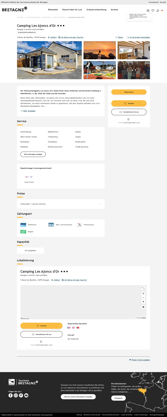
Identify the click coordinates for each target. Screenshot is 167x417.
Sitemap (79, 415)
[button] (158, 11)
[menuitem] (14, 10)
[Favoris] (153, 10)
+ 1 (134, 70)
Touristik (163, 2)
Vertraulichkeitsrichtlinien (110, 415)
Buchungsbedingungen (157, 415)
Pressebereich (154, 2)
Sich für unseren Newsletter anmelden (78, 397)
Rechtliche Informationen (92, 415)
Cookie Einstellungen (141, 415)
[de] (162, 11)
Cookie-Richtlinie (126, 415)
